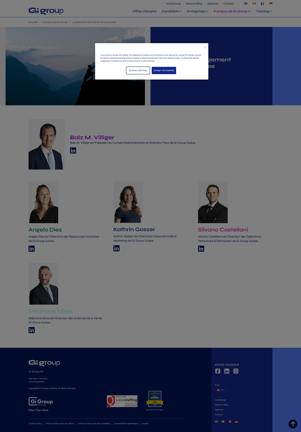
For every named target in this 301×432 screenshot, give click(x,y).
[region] (151, 61)
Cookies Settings (138, 70)
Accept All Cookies (164, 70)
